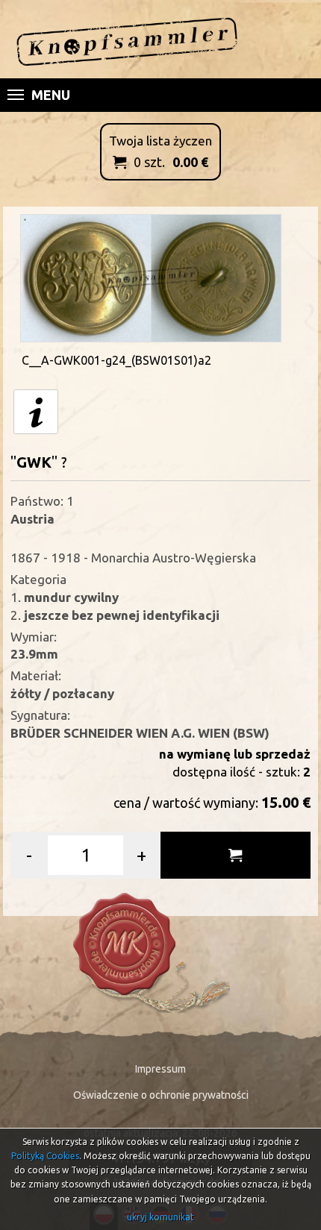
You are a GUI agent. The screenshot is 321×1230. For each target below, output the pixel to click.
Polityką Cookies (45, 1156)
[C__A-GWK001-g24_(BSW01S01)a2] (150, 276)
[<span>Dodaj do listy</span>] (235, 855)
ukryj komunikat (160, 1217)
